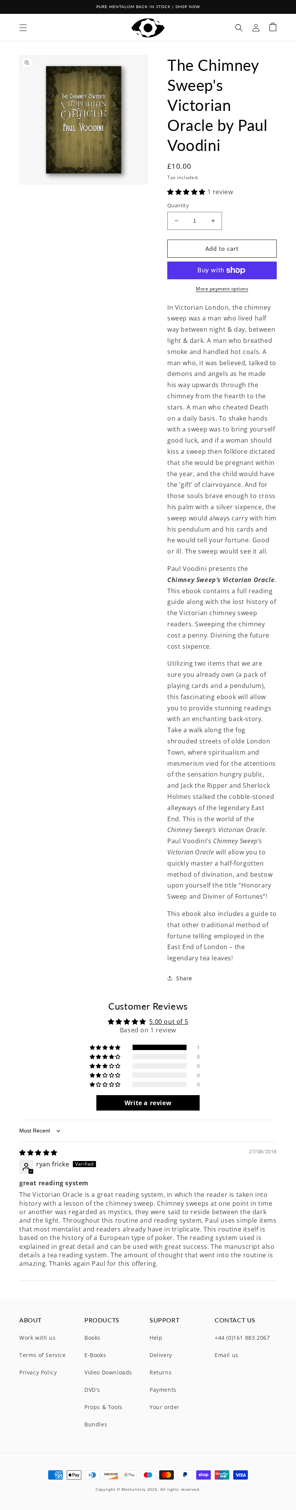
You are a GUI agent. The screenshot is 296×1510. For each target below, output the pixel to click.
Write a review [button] (148, 1103)
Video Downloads (108, 1372)
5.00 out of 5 (168, 1021)
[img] (38, 1152)
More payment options (222, 288)
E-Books (95, 1355)
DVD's (92, 1389)
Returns (161, 1372)
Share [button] (184, 978)
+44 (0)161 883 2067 (242, 1337)
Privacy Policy (38, 1372)
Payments (163, 1389)
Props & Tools (103, 1407)
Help (156, 1337)
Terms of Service (42, 1355)
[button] (23, 27)
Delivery (161, 1355)
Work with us (37, 1337)
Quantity (178, 205)
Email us (227, 1355)
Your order (165, 1407)
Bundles (95, 1424)
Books (92, 1337)
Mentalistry (133, 1489)
